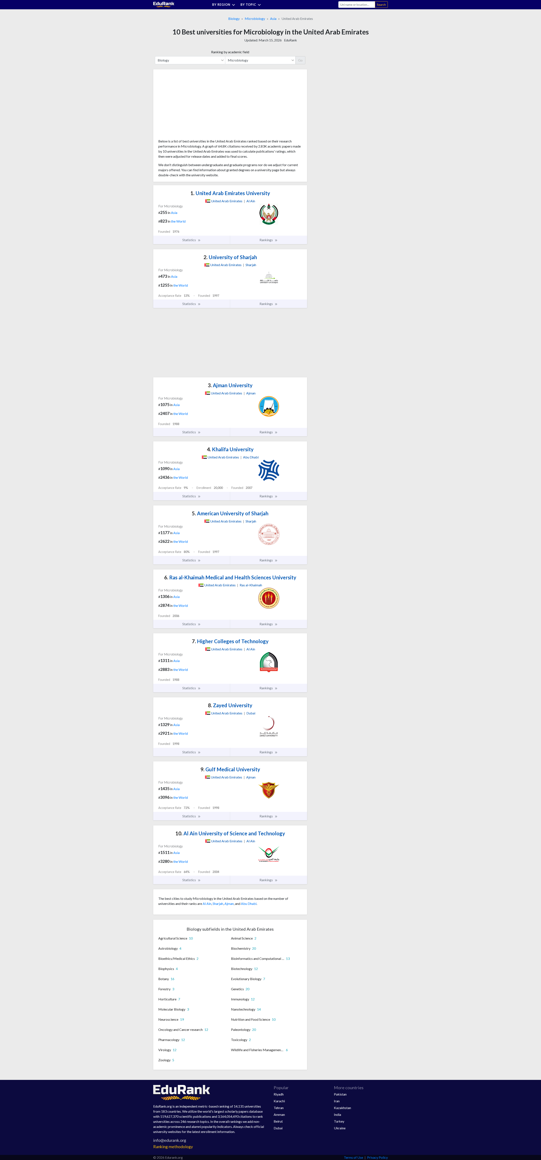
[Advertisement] (190, 105)
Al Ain (207, 903)
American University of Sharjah (230, 513)
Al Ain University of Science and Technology (230, 833)
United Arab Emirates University (230, 193)
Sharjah (218, 903)
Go (300, 60)
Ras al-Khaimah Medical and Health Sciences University (230, 577)
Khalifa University (230, 449)
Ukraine (340, 1128)
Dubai (278, 1128)
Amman (279, 1114)
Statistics (189, 240)
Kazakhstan (342, 1108)
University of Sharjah (230, 257)
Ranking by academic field (230, 52)
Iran (337, 1101)
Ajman (229, 903)
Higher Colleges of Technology (230, 641)
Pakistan (340, 1094)
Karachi (279, 1101)
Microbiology (255, 18)
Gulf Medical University (230, 769)
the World (178, 221)
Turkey (339, 1121)
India (337, 1114)
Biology (234, 18)
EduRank (290, 40)
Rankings (266, 240)
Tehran (279, 1108)
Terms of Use (353, 1157)
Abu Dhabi (249, 903)
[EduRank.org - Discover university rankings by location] (163, 4)
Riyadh (279, 1094)
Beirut (278, 1121)
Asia (273, 18)
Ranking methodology (173, 1146)
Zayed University (230, 705)
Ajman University (230, 385)
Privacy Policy (377, 1157)
